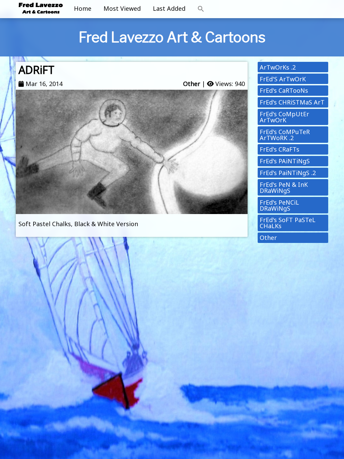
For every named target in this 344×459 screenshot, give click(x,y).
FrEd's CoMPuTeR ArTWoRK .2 (285, 135)
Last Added (169, 8)
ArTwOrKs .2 (278, 67)
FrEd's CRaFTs (279, 149)
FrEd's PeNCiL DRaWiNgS (279, 205)
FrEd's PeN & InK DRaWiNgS (284, 187)
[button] (200, 9)
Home (82, 8)
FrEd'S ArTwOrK (283, 79)
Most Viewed (122, 8)
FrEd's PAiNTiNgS (285, 161)
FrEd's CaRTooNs (284, 90)
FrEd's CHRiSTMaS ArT (292, 102)
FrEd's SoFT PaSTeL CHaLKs (287, 223)
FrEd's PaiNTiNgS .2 (288, 173)
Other (191, 84)
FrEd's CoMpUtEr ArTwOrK (284, 117)
